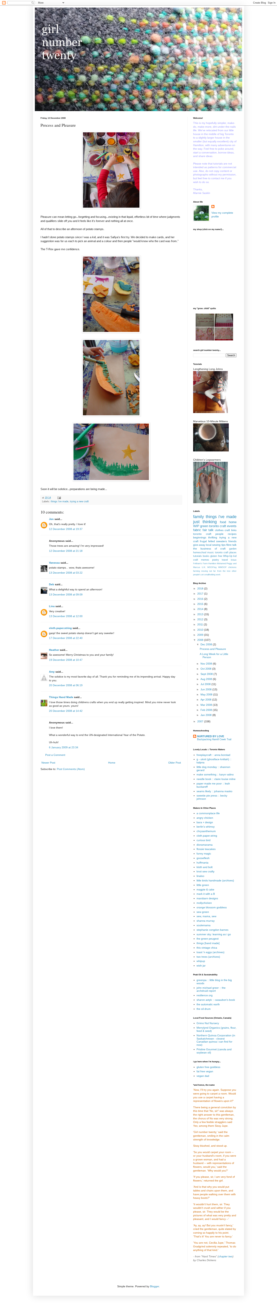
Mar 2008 (206, 704)
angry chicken (205, 817)
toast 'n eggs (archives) (210, 952)
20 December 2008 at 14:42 (66, 710)
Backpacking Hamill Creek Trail (214, 739)
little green (203, 884)
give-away (199, 544)
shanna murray (206, 920)
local (208, 544)
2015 (200, 603)
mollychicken (204, 902)
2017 (200, 593)
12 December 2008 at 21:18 (66, 550)
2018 (200, 588)
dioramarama (205, 844)
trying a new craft (79, 501)
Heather (54, 649)
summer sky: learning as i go (214, 934)
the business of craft (209, 548)
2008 (200, 639)
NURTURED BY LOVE (210, 736)
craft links (230, 530)
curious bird (203, 840)
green (204, 526)
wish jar (201, 965)
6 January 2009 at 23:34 (63, 747)
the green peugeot (208, 938)
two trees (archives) (208, 956)
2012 (200, 619)
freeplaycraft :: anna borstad (213, 754)
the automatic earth (208, 1004)
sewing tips (218, 544)
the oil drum (204, 1008)
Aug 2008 (206, 679)
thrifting (212, 537)
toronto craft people (208, 533)
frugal (203, 541)
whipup (201, 961)
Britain (233, 560)
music (210, 552)
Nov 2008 (206, 663)
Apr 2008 (206, 699)
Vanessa (54, 562)
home (232, 522)
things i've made (59, 501)
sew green (203, 911)
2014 (200, 609)
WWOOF (222, 567)
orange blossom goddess (212, 907)
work (218, 574)
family (198, 516)
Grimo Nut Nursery (208, 1023)
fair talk (208, 530)
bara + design (205, 822)
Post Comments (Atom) (71, 769)
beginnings (199, 537)
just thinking (205, 521)
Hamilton (212, 563)
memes (205, 560)
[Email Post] (59, 497)
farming (196, 571)
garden (232, 548)
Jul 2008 (205, 684)
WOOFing (212, 567)
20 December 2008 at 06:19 (66, 685)
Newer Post (48, 762)
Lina (52, 606)
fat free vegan (205, 1071)
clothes (219, 530)
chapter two (226, 1256)
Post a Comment (55, 754)
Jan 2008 (206, 714)
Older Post (174, 762)
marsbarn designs (207, 898)
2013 (200, 614)
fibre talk (231, 544)
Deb (51, 584)
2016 (200, 598)
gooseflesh (203, 858)
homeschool (199, 552)
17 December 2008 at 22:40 (66, 637)
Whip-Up (227, 556)
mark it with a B (206, 893)
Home (111, 762)
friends (232, 541)
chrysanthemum (206, 831)
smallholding (209, 574)
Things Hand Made (61, 697)
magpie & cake (205, 889)
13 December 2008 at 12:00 (66, 616)
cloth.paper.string (60, 628)
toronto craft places (226, 552)
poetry (215, 560)
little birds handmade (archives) (215, 880)
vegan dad (203, 1075)
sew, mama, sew (206, 916)
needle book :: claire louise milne (216, 779)
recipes (232, 533)
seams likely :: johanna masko (214, 791)
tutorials (197, 556)
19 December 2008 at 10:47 (66, 659)
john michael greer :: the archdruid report (211, 989)
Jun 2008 (206, 689)
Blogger (154, 1286)
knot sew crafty (205, 871)
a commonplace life (208, 813)
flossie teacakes (206, 849)
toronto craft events (222, 526)
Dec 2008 (206, 644)
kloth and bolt (205, 867)
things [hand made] (208, 943)
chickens (232, 567)
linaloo (200, 875)
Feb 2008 (206, 709)
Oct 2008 (206, 668)
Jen (51, 519)
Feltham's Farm (200, 563)
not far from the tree (219, 571)
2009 (200, 634)
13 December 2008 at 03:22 (66, 572)
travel (225, 560)
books (206, 556)
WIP (196, 526)
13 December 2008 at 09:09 (66, 594)
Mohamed (221, 563)
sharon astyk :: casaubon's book (216, 999)
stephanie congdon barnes (212, 929)
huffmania (202, 862)
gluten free (216, 556)
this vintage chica (207, 947)
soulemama (203, 925)
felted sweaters (217, 541)
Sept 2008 (206, 673)
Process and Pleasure (213, 648)
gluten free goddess (208, 1067)
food (223, 522)
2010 (200, 629)
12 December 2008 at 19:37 (66, 528)
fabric (197, 530)
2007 (200, 721)
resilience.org (205, 995)
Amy (52, 671)
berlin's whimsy (206, 826)
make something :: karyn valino (215, 774)
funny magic (204, 853)
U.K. (204, 567)
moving (204, 571)
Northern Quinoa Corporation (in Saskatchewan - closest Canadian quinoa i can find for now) (216, 1040)
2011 (200, 624)
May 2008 (206, 694)
